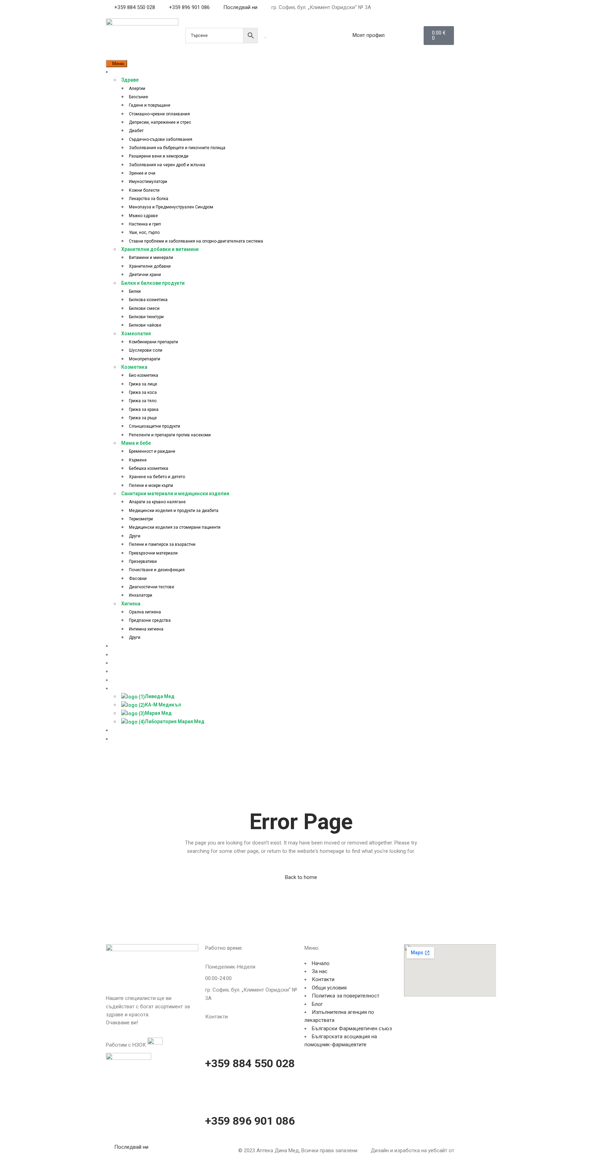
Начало (321, 963)
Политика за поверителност (345, 996)
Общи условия (329, 988)
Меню (118, 63)
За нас (319, 971)
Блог (317, 1004)
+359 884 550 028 (250, 1063)
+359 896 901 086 (250, 1120)
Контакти (323, 979)
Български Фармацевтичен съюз (352, 1028)
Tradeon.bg (468, 1150)
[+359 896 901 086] (214, 1094)
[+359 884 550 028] (214, 1037)
